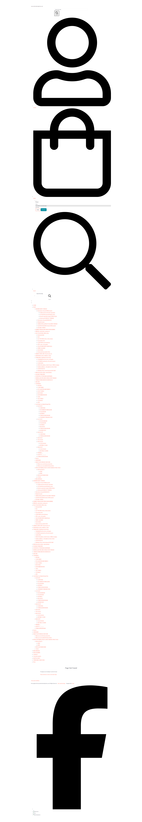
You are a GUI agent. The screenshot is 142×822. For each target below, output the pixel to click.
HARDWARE (38, 460)
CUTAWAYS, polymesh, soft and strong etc (46, 361)
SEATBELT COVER (43, 445)
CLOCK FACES (43, 443)
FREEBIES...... (40, 452)
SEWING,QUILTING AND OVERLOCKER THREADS (46, 378)
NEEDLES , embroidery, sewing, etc (43, 331)
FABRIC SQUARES (41, 348)
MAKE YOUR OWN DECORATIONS (43, 462)
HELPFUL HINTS (36, 658)
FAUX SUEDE (40, 350)
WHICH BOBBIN (36, 652)
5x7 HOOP (40, 419)
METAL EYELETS (41, 469)
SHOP (34, 307)
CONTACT (35, 654)
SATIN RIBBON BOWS (42, 394)
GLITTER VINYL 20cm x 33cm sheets (45, 338)
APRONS (39, 385)
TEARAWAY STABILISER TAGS (46, 417)
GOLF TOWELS (41, 391)
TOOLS (39, 477)
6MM (41, 471)
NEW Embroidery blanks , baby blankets (44, 372)
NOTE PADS (40, 393)
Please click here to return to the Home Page (48, 674)
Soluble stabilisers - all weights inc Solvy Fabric (47, 366)
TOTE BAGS (40, 400)
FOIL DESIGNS (43, 411)
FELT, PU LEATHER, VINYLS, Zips (42, 333)
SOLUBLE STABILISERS (40, 374)
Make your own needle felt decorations (46, 465)
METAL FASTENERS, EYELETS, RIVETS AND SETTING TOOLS (48, 467)
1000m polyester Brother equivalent (47, 312)
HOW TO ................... (42, 454)
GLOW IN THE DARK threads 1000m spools (47, 325)
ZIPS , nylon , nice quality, (43, 344)
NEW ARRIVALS (39, 478)
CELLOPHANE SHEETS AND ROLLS (45, 346)
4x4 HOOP (40, 406)
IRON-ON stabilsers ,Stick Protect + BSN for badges (48, 365)
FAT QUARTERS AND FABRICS (44, 389)
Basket (38, 209)
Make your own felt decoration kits (45, 464)
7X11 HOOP (40, 439)
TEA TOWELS (40, 398)
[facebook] (72, 808)
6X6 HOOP (40, 437)
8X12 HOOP (40, 441)
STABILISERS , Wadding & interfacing (43, 357)
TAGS (39, 396)
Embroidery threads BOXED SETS (45, 320)
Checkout (43, 209)
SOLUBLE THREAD (41, 327)
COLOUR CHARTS (37, 656)
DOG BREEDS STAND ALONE (46, 409)
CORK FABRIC (41, 387)
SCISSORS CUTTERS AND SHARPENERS (44, 376)
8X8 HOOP (40, 447)
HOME (34, 305)
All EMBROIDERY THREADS (41, 308)
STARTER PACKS (41, 368)
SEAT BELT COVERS (44, 450)
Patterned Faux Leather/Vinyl (44, 351)
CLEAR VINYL (40, 363)
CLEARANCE (38, 383)
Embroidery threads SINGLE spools (45, 310)
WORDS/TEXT (43, 430)
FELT (39, 337)
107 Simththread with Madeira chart (47, 314)
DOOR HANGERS (43, 421)
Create (73, 683)
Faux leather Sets (41, 340)
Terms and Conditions (35, 680)
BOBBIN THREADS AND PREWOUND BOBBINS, (45, 329)
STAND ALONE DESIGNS (45, 415)
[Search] (49, 295)
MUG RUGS (42, 426)
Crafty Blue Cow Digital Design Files (43, 404)
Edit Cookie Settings (61, 683)
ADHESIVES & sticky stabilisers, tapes (43, 355)
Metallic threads (41, 322)
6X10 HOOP (40, 432)
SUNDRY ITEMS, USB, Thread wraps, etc (44, 353)
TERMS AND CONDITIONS (38, 660)
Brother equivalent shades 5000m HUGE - (48, 316)
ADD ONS (38, 381)
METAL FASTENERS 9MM (43, 475)
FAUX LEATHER (41, 335)
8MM (41, 473)
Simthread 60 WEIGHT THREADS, (47, 318)
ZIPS (39, 402)
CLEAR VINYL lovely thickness (44, 342)
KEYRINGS (42, 413)
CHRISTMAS (42, 407)
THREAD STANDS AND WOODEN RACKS (44, 379)
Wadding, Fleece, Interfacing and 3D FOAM (47, 370)
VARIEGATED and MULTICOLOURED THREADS (47, 323)
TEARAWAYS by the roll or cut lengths (45, 359)
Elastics (37, 458)
